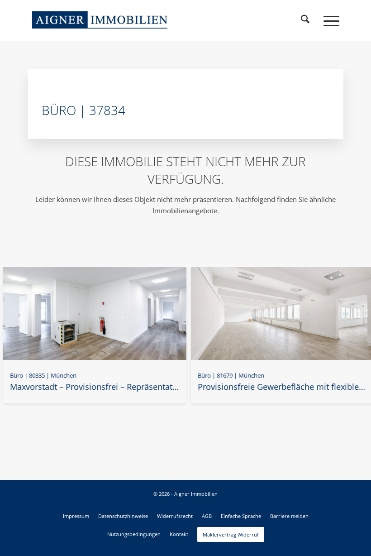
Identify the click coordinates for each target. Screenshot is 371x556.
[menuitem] (305, 20)
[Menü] (326, 20)
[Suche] (305, 20)
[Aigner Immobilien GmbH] (100, 20)
